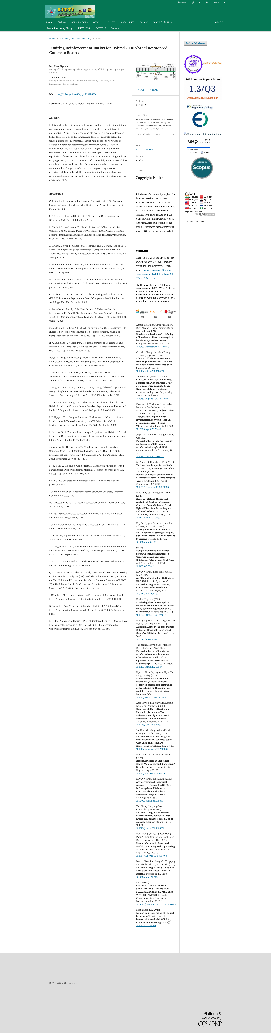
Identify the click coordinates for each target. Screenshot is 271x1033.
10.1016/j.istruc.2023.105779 (150, 371)
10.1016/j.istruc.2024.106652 (150, 828)
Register (182, 2)
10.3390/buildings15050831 (150, 800)
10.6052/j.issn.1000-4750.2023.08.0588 (156, 904)
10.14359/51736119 (145, 566)
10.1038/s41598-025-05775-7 (150, 615)
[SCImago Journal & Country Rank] (202, 134)
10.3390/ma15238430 (147, 593)
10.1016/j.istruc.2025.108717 (149, 666)
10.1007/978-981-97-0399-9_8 (151, 855)
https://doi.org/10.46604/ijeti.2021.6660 (76, 94)
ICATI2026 (100, 28)
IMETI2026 (84, 28)
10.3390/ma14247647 (147, 639)
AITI (200, 2)
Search (220, 22)
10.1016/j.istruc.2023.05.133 (150, 456)
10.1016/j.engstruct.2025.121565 (152, 398)
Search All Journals (162, 22)
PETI (208, 2)
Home (52, 38)
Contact (115, 28)
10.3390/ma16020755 (147, 542)
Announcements (79, 22)
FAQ (224, 2)
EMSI (216, 2)
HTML (155, 90)
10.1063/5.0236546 (146, 925)
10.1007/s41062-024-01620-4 (151, 697)
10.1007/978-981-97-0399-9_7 (151, 773)
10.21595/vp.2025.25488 (148, 429)
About (96, 22)
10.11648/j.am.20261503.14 (149, 724)
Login (192, 2)
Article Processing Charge (60, 28)
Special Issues (127, 22)
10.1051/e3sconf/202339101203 (152, 487)
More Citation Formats (149, 134)
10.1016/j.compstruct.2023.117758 (152, 346)
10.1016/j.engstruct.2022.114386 (152, 749)
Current (49, 22)
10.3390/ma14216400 (147, 876)
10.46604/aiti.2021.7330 (148, 517)
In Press (111, 22)
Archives (62, 22)
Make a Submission (195, 43)
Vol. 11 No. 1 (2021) (80, 38)
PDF (142, 90)
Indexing (143, 22)
